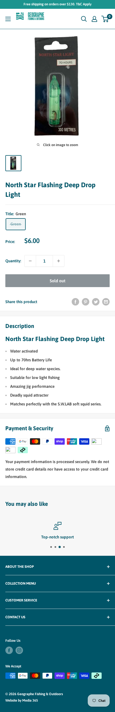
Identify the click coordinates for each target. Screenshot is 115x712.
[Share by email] (106, 302)
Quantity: (13, 261)
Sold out (57, 280)
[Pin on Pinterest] (85, 302)
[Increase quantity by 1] (58, 261)
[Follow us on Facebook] (9, 650)
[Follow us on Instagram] (19, 650)
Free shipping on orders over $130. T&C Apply (57, 4)
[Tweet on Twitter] (95, 302)
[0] (105, 19)
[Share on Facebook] (75, 302)
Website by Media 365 (21, 700)
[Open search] (84, 19)
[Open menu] (8, 19)
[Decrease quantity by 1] (30, 261)
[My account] (94, 19)
